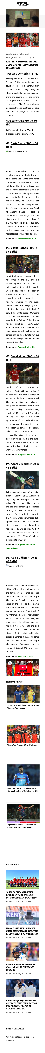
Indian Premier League (20, 89)
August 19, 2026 (13, 937)
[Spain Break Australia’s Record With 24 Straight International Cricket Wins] (22, 879)
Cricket (9, 58)
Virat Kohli (28, 633)
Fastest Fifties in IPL (27, 239)
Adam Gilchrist (13, 503)
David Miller (20, 391)
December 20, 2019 (12, 54)
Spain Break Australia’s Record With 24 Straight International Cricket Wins (22, 895)
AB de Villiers (12, 585)
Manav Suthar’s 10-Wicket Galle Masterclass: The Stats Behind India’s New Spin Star (22, 931)
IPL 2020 (14, 58)
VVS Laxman (33, 521)
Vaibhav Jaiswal (24, 54)
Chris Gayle (23, 179)
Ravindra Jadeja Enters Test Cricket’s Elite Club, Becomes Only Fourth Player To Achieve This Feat (22, 1004)
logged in (21, 1037)
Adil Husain (26, 901)
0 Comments (24, 58)
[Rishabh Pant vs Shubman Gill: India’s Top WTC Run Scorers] (22, 951)
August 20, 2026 (13, 901)
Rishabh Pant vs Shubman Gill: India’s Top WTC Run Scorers (20, 967)
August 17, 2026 (13, 1012)
